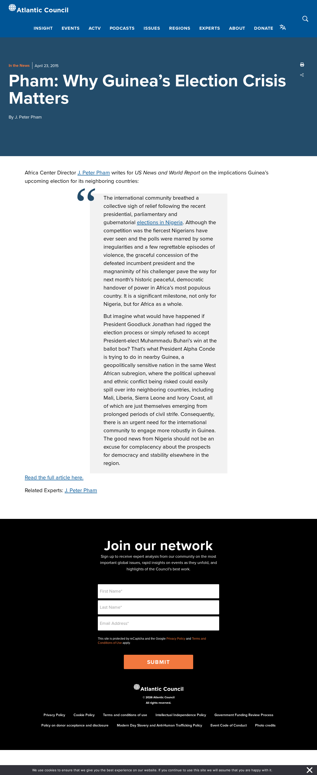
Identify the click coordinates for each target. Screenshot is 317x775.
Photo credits (265, 725)
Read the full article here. (54, 477)
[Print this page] (302, 64)
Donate (263, 28)
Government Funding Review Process (243, 714)
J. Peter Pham (94, 172)
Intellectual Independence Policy (181, 714)
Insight (43, 28)
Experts (209, 28)
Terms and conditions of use (125, 714)
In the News (19, 65)
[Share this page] (302, 75)
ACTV (95, 28)
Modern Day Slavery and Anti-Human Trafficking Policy (159, 725)
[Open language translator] (282, 27)
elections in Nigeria (160, 222)
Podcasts (122, 28)
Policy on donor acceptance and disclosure (74, 725)
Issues (152, 28)
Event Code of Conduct (229, 725)
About (237, 28)
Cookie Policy (84, 714)
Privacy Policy (175, 638)
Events (71, 28)
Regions (179, 28)
